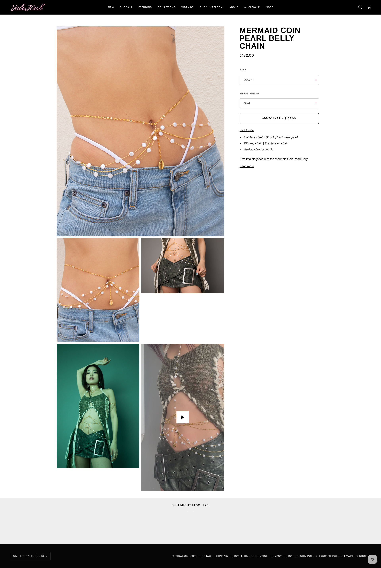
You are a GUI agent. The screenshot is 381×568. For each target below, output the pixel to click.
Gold (247, 103)
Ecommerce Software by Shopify (345, 556)
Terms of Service (254, 556)
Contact (206, 556)
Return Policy (306, 556)
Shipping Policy (227, 556)
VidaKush (182, 556)
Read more (247, 166)
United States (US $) (28, 556)
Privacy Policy (281, 556)
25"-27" (248, 80)
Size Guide (247, 130)
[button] (126, 7)
